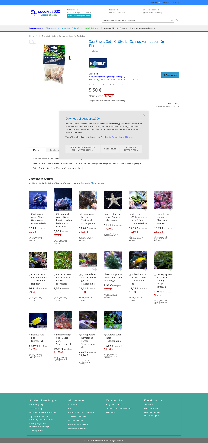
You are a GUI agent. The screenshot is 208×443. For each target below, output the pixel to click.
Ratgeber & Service (114, 404)
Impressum (73, 404)
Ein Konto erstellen (171, 2)
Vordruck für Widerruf (78, 424)
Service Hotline (151, 408)
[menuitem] (35, 28)
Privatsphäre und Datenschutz (81, 412)
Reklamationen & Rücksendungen (152, 414)
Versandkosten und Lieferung (114, 101)
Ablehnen (110, 149)
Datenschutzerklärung (122, 137)
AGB (70, 408)
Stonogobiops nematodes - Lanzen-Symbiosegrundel (89, 341)
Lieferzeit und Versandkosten (42, 412)
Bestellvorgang (36, 404)
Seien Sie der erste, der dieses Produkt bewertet (106, 85)
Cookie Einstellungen (77, 416)
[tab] (37, 150)
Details (37, 150)
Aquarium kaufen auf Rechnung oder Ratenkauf (41, 418)
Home (31, 36)
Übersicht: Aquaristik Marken (119, 408)
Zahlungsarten (36, 430)
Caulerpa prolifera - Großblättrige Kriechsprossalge (164, 280)
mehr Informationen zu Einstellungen (83, 149)
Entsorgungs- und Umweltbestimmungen (39, 425)
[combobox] (138, 21)
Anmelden (153, 2)
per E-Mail (148, 404)
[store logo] (47, 13)
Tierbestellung (35, 408)
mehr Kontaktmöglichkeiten (79, 16)
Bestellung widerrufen (78, 428)
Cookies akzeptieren (131, 149)
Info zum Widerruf (76, 420)
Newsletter (111, 412)
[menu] (104, 28)
